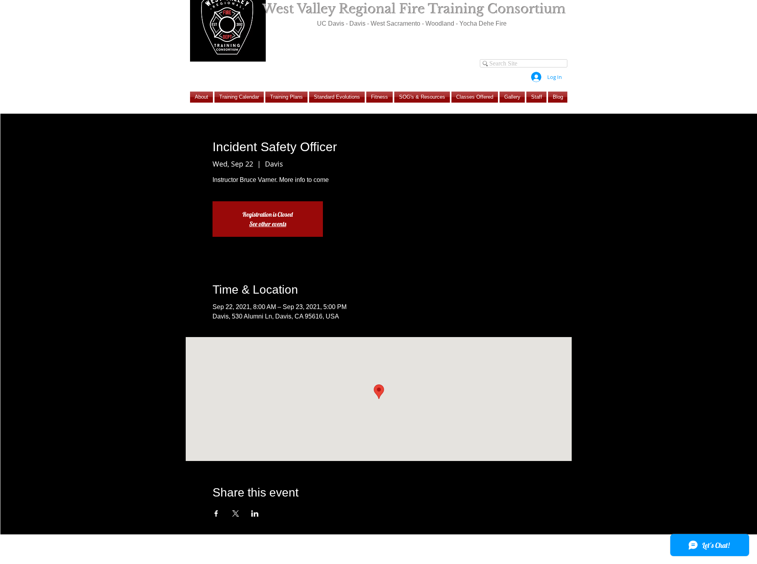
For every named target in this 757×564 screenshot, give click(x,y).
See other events (267, 224)
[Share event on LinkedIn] (255, 513)
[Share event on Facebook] (216, 513)
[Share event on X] (235, 513)
